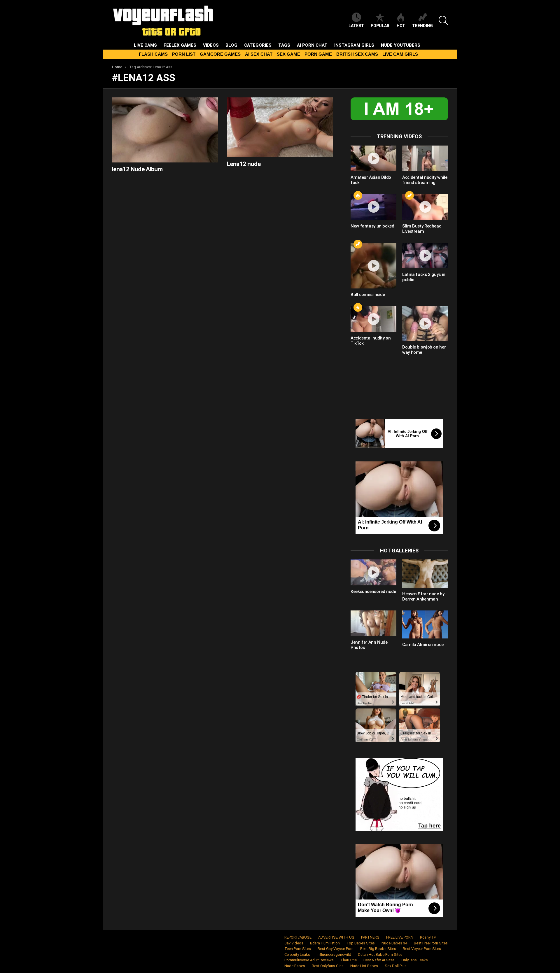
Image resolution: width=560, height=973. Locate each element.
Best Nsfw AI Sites (379, 960)
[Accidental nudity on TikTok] (373, 319)
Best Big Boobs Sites (378, 948)
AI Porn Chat (312, 45)
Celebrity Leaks (297, 954)
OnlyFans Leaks (414, 960)
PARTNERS (370, 937)
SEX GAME (288, 54)
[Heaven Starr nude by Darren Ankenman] (425, 573)
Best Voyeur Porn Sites (422, 948)
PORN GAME (318, 54)
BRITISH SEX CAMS (357, 54)
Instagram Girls (354, 45)
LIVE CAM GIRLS (400, 54)
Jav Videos (293, 943)
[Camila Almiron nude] (425, 624)
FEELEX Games (180, 45)
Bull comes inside (368, 294)
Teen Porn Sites (297, 948)
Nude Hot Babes (364, 966)
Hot (401, 25)
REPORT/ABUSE (298, 937)
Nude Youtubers (400, 45)
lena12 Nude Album (137, 169)
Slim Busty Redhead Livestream (421, 228)
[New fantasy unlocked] (373, 207)
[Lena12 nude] (280, 127)
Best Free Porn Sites (431, 943)
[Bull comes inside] (373, 266)
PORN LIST (183, 54)
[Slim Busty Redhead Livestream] (425, 207)
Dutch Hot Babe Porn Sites (380, 954)
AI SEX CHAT (258, 54)
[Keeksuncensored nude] (373, 572)
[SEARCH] (443, 20)
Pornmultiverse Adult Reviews (309, 960)
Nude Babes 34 (394, 943)
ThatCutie (348, 960)
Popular (380, 25)
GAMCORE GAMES (220, 54)
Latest (356, 25)
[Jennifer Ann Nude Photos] (373, 623)
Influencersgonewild (334, 954)
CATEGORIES (258, 45)
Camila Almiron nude (423, 644)
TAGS (284, 45)
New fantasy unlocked (372, 226)
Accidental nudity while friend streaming (424, 180)
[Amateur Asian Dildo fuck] (373, 158)
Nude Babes (294, 966)
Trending (422, 25)
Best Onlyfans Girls (328, 966)
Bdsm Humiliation (325, 943)
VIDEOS (211, 45)
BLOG (231, 45)
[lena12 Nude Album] (165, 129)
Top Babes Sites (360, 943)
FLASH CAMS (153, 54)
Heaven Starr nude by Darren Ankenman (423, 596)
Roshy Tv (428, 937)
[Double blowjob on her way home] (425, 323)
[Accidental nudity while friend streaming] (425, 158)
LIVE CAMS (145, 45)
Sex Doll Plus (396, 966)
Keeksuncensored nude (373, 591)
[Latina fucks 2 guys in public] (425, 255)
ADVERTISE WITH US (336, 937)
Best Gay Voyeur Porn (336, 948)
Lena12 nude (243, 163)
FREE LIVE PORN (399, 937)
